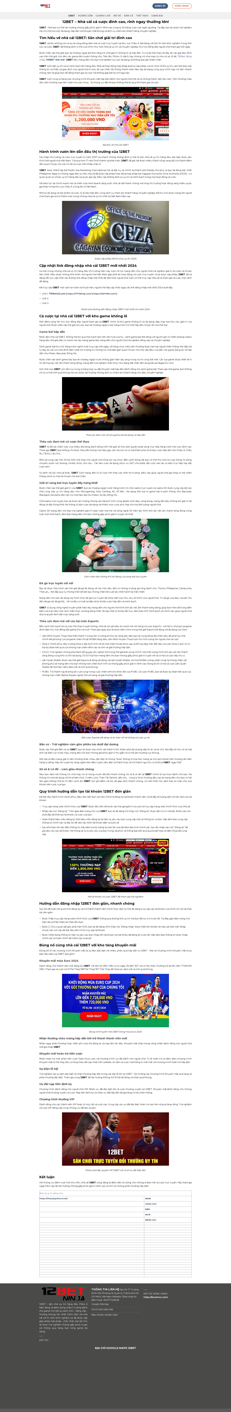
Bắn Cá (128, 15)
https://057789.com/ (104, 293)
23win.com (151, 1204)
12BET (71, 15)
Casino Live (103, 15)
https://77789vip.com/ (79, 293)
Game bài (157, 15)
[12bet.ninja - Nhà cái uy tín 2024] (52, 6)
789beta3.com (57, 293)
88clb (148, 1198)
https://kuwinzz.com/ (156, 1297)
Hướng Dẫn (85, 15)
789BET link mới (55, 60)
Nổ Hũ (117, 15)
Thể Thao (142, 15)
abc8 (147, 1214)
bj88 (147, 1209)
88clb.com (150, 1220)
